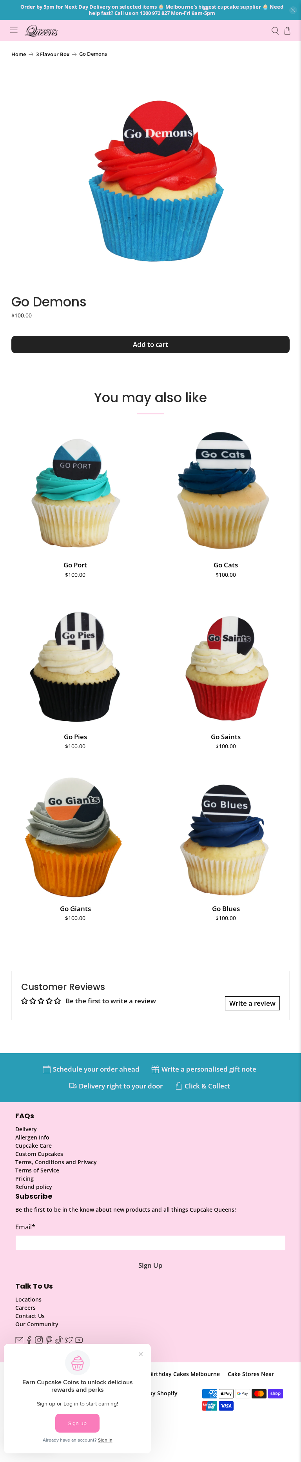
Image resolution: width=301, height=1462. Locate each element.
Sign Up (150, 1265)
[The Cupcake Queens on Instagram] (39, 1342)
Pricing (24, 1178)
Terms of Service (37, 1170)
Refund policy (33, 1186)
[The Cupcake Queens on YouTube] (79, 1342)
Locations (28, 1299)
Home (18, 54)
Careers (25, 1307)
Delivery (26, 1129)
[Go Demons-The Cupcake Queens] (150, 173)
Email (25, 1226)
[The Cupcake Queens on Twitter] (69, 1342)
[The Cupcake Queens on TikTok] (59, 1342)
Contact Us (30, 1316)
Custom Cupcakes (39, 1154)
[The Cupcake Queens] (144, 31)
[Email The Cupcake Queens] (19, 1342)
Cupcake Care (33, 1145)
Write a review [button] (252, 1003)
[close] (293, 10)
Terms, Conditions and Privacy (56, 1162)
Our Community (36, 1324)
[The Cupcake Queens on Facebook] (29, 1342)
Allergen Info (32, 1137)
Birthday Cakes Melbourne (184, 1374)
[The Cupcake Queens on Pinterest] (49, 1342)
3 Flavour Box (52, 54)
